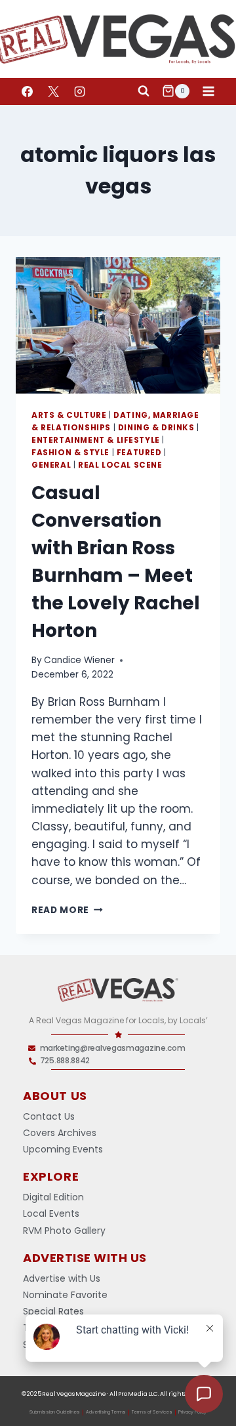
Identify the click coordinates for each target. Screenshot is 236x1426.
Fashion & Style (70, 452)
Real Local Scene (120, 465)
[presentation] (118, 325)
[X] (53, 91)
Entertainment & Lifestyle (95, 440)
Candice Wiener (79, 660)
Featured (139, 452)
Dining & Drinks (156, 427)
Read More (67, 910)
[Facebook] (27, 91)
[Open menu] (208, 91)
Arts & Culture (68, 415)
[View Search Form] (143, 91)
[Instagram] (79, 91)
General (51, 465)
